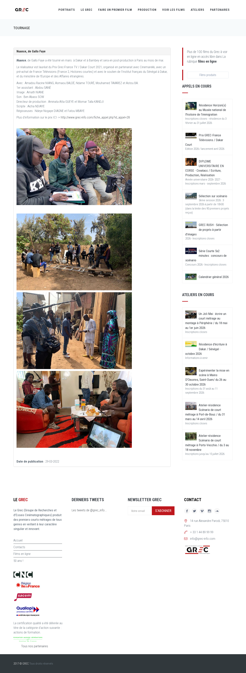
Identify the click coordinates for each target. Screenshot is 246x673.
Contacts (19, 547)
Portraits (66, 10)
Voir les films (173, 10)
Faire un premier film (115, 10)
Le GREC (86, 10)
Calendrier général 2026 (214, 277)
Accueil (17, 540)
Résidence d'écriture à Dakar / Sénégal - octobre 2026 (206, 349)
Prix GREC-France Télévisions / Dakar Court (204, 140)
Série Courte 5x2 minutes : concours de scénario (206, 255)
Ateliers (197, 10)
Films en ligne (22, 554)
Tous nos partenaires (34, 646)
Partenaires (220, 10)
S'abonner (163, 511)
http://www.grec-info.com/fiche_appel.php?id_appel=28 (95, 117)
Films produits (207, 75)
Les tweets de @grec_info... (89, 510)
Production (147, 10)
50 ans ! (18, 561)
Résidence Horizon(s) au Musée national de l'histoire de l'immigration (205, 110)
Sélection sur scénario (213, 196)
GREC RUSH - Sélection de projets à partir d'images (206, 229)
